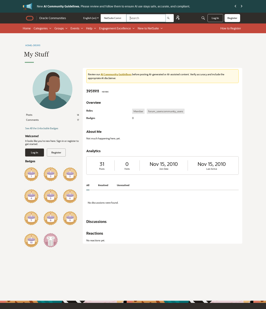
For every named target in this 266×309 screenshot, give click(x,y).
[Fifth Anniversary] (50, 196)
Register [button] (56, 152)
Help (89, 28)
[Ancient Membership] (50, 240)
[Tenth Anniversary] (31, 240)
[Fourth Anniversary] (31, 196)
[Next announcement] (241, 6)
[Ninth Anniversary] (70, 218)
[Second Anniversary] (50, 174)
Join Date (163, 168)
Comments (52, 119)
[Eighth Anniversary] (50, 218)
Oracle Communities (52, 18)
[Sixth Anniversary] (70, 196)
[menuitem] (215, 18)
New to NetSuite (148, 28)
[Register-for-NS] (178, 18)
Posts (52, 114)
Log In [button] (34, 152)
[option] (138, 111)
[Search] (170, 18)
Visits (127, 168)
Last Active (211, 168)
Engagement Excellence (115, 28)
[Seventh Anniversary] (31, 218)
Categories (41, 28)
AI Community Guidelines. (62, 6)
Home (27, 28)
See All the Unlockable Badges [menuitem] (41, 128)
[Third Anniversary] (70, 174)
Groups (59, 28)
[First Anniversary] (31, 174)
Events (75, 28)
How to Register (230, 28)
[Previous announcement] (235, 6)
